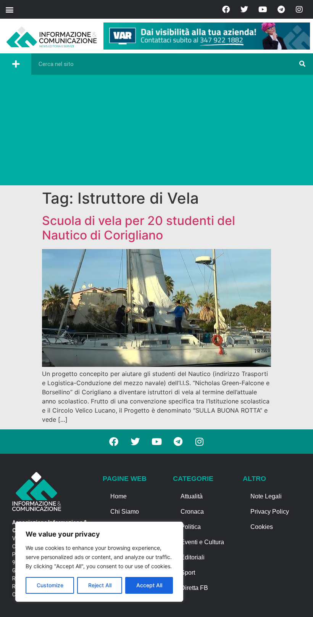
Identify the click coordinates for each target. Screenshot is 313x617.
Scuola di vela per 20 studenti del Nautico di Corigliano (138, 228)
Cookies (261, 527)
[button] (9, 9)
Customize (50, 585)
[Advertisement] (156, 132)
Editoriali (193, 557)
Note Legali (266, 496)
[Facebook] (226, 9)
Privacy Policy (269, 511)
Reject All (99, 585)
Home (118, 496)
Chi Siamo (124, 511)
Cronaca (192, 511)
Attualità (192, 496)
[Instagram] (299, 9)
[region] (99, 562)
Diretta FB (194, 588)
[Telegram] (281, 9)
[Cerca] (302, 64)
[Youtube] (262, 9)
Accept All (149, 585)
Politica (191, 527)
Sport (188, 572)
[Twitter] (244, 9)
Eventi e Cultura (202, 542)
